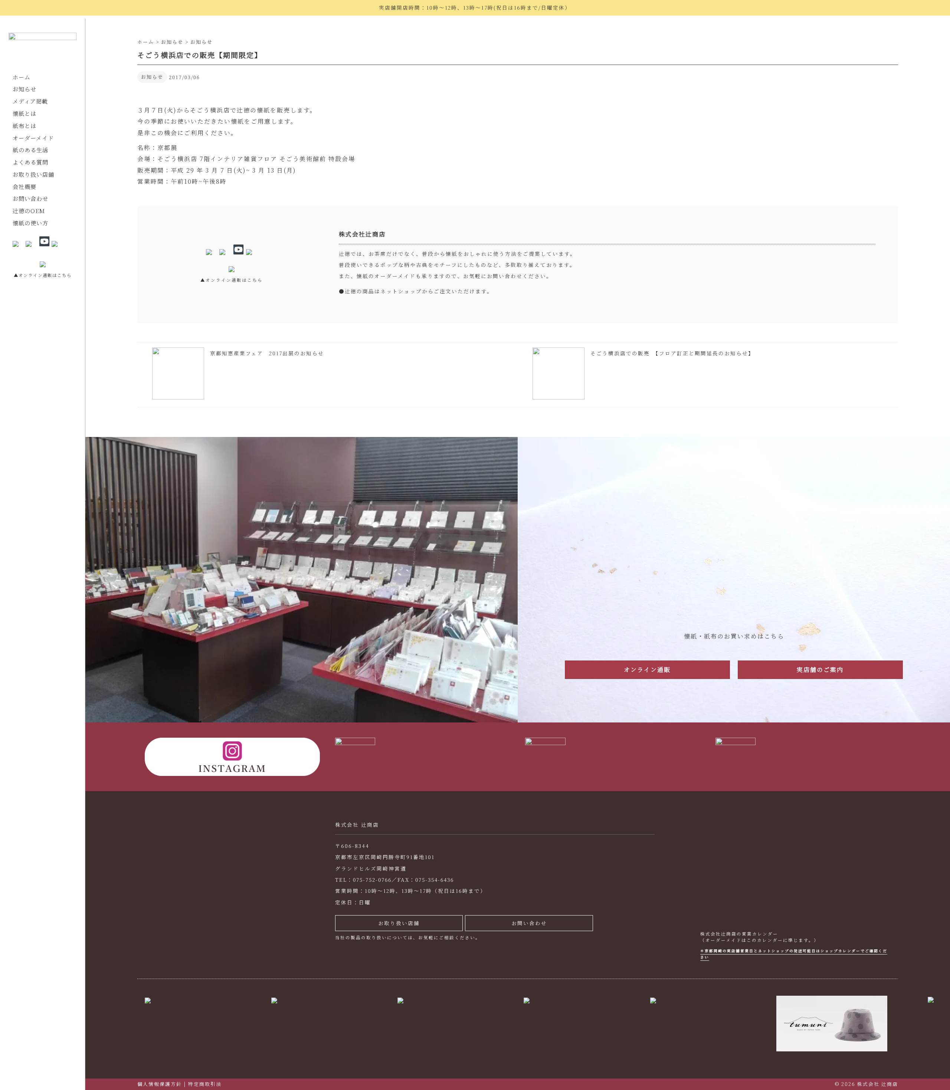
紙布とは (24, 126)
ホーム (21, 77)
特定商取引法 (205, 1083)
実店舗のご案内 (820, 669)
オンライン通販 (647, 669)
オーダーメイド (33, 138)
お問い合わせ (30, 198)
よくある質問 (30, 162)
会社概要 (24, 186)
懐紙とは (24, 113)
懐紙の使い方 (30, 223)
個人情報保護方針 (159, 1083)
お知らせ (24, 89)
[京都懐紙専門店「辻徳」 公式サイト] (42, 47)
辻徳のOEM (29, 211)
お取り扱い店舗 (33, 174)
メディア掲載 (30, 101)
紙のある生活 (30, 150)
